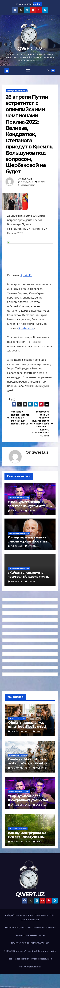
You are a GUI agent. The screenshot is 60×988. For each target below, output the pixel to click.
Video (53, 950)
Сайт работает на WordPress (19, 915)
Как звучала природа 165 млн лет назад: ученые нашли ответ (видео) (27, 837)
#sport (41, 181)
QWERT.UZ (29, 49)
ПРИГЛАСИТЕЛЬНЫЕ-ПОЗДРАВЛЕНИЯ (30, 943)
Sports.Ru (26, 275)
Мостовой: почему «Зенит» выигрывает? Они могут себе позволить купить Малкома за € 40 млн (39, 423)
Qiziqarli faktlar (17, 718)
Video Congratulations (30, 966)
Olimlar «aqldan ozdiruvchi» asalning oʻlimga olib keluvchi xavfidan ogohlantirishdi (29, 763)
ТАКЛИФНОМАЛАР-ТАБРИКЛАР (30, 935)
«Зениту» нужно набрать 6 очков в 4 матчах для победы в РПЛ (20, 417)
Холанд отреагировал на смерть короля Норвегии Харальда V (27, 541)
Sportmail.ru (26, 328)
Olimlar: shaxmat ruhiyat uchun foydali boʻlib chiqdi (27, 724)
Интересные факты (18, 828)
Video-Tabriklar (22, 958)
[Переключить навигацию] (28, 70)
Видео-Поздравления (41, 958)
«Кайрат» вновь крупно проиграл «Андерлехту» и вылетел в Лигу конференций (28, 579)
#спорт (31, 184)
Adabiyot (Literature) (38, 950)
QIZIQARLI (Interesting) (15, 950)
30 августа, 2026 (21, 731)
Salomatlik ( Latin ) (18, 755)
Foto (10, 958)
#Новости (22, 184)
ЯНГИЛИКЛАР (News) (14, 927)
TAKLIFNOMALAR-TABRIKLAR (42, 927)
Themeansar (33, 919)
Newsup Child (47, 915)
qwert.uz (27, 178)
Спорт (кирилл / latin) (17, 91)
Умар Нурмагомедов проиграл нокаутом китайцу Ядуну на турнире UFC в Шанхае (29, 508)
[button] (48, 70)
